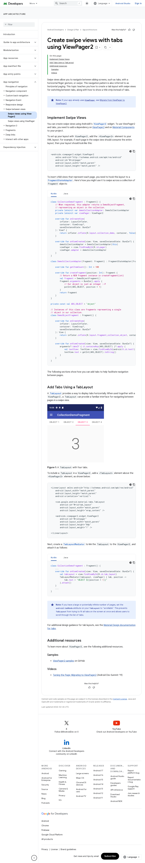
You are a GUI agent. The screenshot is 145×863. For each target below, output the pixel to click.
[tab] (53, 193)
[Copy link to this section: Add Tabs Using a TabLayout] (96, 387)
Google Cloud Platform (52, 834)
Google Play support (133, 787)
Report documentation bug (134, 779)
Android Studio (122, 3)
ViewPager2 (98, 127)
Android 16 (98, 775)
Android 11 (98, 797)
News (43, 794)
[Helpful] (129, 30)
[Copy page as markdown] (105, 47)
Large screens (82, 773)
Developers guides (115, 784)
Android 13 (98, 788)
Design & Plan (73, 30)
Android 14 (98, 784)
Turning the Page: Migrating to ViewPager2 (74, 675)
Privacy (62, 795)
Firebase (45, 830)
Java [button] (65, 193)
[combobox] (68, 3)
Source (44, 789)
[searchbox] (19, 24)
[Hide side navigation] (34, 858)
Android (45, 773)
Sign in (138, 3)
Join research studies (134, 794)
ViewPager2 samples (63, 660)
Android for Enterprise (46, 779)
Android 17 (98, 770)
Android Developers (55, 30)
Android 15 (98, 779)
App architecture (14, 14)
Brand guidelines (68, 849)
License (54, 849)
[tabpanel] (91, 281)
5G (60, 800)
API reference (116, 790)
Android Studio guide (117, 777)
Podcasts (45, 803)
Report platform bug (133, 771)
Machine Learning (63, 776)
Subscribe (110, 856)
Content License (120, 699)
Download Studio (115, 795)
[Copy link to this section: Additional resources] (84, 640)
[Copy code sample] (134, 151)
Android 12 (98, 793)
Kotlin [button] (54, 193)
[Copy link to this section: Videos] (59, 669)
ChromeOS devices (81, 783)
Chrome (45, 825)
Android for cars (81, 790)
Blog (43, 798)
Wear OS (80, 778)
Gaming (62, 770)
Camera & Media (63, 789)
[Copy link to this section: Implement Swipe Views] (89, 118)
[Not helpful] (134, 30)
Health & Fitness (62, 783)
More (32, 3)
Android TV (81, 796)
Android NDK (116, 801)
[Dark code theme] (130, 151)
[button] (17, 42)
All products (47, 839)
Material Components (123, 127)
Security (45, 784)
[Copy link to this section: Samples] (61, 655)
